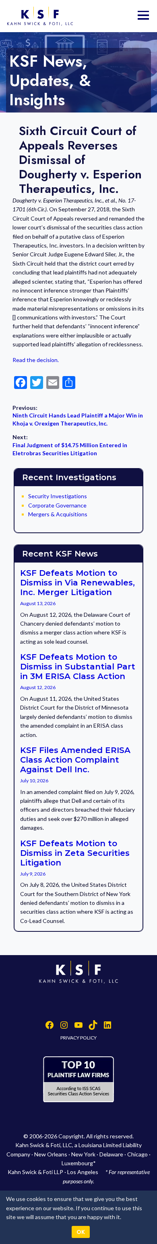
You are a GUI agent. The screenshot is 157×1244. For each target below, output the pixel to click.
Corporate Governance (57, 505)
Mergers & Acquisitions (57, 514)
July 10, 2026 (34, 781)
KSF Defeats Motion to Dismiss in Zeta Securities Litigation (75, 853)
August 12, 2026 (38, 687)
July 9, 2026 (32, 874)
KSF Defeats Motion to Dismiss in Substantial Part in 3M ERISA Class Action (77, 666)
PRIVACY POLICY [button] (78, 1038)
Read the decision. (35, 359)
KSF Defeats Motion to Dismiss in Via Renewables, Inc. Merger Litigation (77, 582)
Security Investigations (57, 496)
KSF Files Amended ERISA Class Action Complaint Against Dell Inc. (75, 759)
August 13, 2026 (38, 603)
